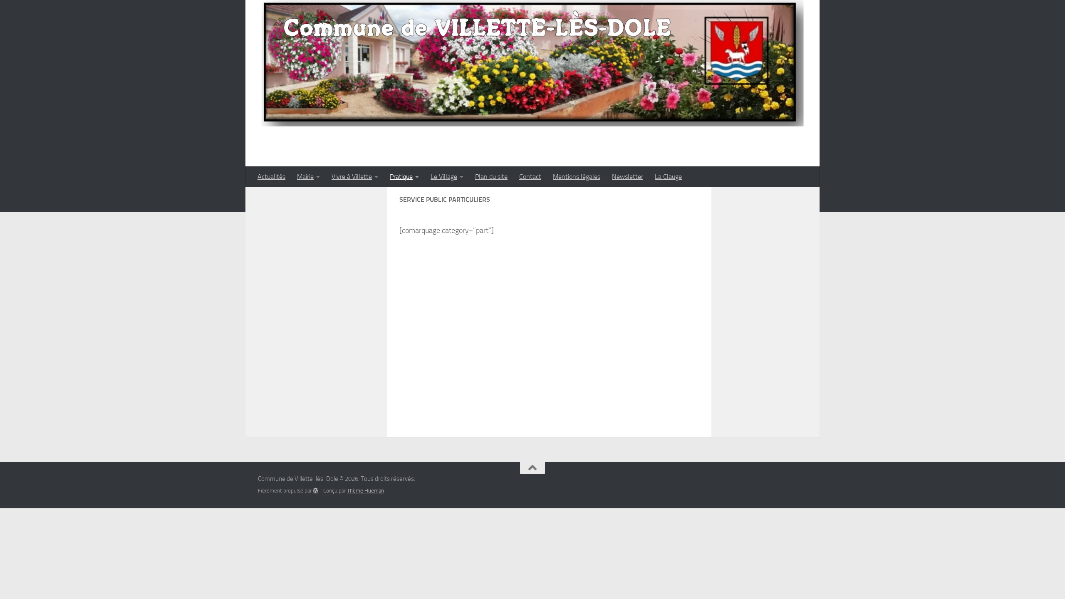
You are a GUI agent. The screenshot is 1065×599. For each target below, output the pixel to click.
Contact (530, 177)
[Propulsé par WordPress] (315, 490)
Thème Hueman (365, 491)
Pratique (401, 177)
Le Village (444, 177)
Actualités (271, 177)
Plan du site (491, 177)
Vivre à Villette (352, 177)
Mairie (305, 177)
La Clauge (668, 177)
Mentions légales (576, 177)
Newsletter (627, 177)
